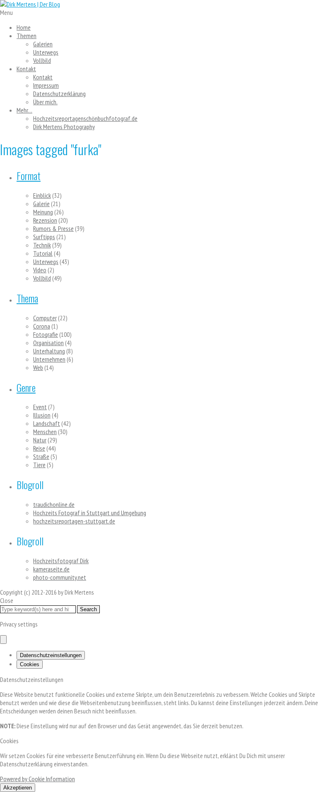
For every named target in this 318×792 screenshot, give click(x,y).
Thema (27, 297)
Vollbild (42, 60)
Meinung (43, 212)
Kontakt (26, 69)
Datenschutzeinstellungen (51, 655)
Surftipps (44, 237)
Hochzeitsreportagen (85, 118)
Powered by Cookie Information (37, 779)
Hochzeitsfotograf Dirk (61, 561)
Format (29, 175)
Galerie (41, 203)
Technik (42, 245)
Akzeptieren (17, 788)
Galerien (43, 44)
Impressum (46, 85)
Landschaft (46, 423)
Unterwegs (45, 52)
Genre (26, 387)
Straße (41, 456)
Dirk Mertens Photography (64, 126)
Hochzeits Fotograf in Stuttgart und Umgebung (89, 513)
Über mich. (45, 102)
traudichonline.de (54, 504)
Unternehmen (49, 359)
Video (39, 270)
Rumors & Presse (53, 228)
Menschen (45, 431)
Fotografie (45, 334)
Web (38, 367)
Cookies (29, 664)
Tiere (39, 465)
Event (40, 407)
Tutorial (43, 253)
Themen (26, 35)
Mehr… (24, 110)
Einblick (42, 195)
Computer (45, 318)
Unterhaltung (49, 351)
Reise (39, 448)
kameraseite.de (51, 569)
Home (24, 27)
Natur (39, 440)
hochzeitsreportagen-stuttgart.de (74, 521)
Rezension (45, 220)
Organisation (48, 342)
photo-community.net (59, 577)
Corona (41, 326)
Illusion (42, 415)
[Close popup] (3, 639)
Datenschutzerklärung (59, 93)
